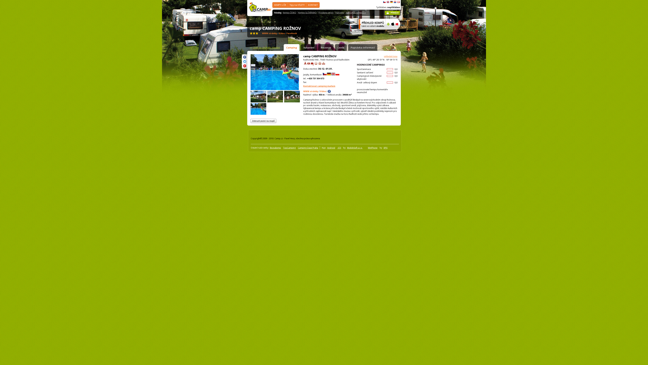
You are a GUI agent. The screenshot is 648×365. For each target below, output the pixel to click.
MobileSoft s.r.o (355, 147)
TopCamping (289, 147)
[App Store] (392, 31)
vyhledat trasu (390, 56)
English (388, 2)
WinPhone (372, 147)
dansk (398, 2)
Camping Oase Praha (308, 147)
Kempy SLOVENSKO (307, 12)
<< (265, 47)
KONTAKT (313, 4)
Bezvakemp (275, 147)
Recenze (326, 47)
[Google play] (387, 31)
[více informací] (370, 31)
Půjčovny (339, 12)
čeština (384, 2)
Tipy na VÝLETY (297, 4)
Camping (291, 47)
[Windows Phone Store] (399, 31)
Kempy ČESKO (289, 12)
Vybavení (308, 47)
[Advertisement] (415, 101)
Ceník (341, 47)
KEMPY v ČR (280, 4)
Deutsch (391, 2)
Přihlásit (395, 13)
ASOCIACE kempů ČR (356, 12)
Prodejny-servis (326, 12)
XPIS (385, 147)
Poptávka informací (363, 47)
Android (331, 147)
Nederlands (395, 2)
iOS (339, 147)
